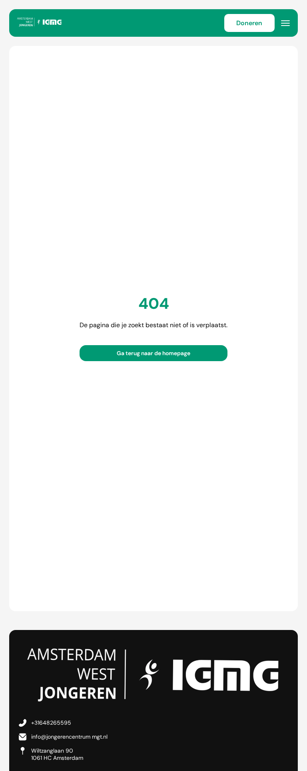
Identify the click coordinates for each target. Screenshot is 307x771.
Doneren (249, 23)
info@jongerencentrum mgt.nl (69, 736)
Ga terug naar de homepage (153, 353)
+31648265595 (51, 722)
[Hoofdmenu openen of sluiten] (285, 23)
